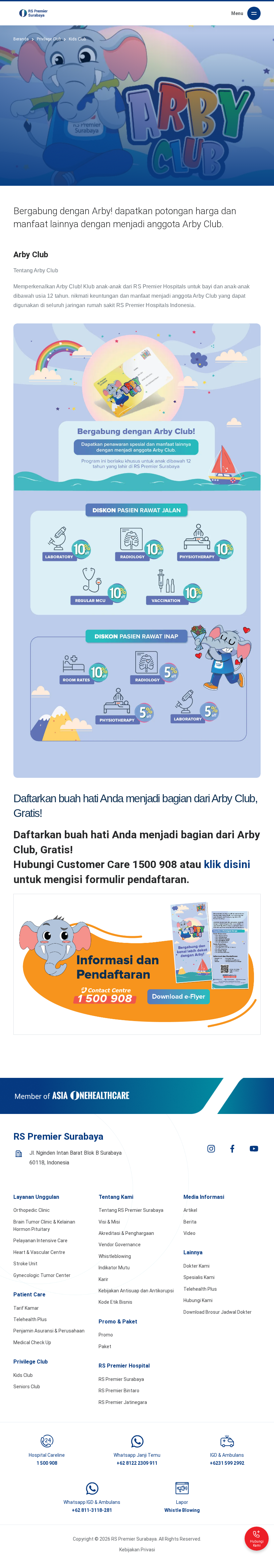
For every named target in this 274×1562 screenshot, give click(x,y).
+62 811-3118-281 (92, 1510)
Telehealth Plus (30, 1319)
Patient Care (29, 1294)
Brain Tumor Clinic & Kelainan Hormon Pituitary (44, 1225)
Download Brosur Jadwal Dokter (217, 1312)
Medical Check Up (32, 1342)
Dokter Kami (196, 1266)
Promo (106, 1334)
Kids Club (23, 1375)
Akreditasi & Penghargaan (126, 1233)
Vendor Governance (120, 1244)
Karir (103, 1279)
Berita (189, 1222)
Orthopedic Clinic (31, 1210)
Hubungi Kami (198, 1300)
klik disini (227, 864)
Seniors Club (26, 1386)
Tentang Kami (116, 1197)
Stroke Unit (25, 1263)
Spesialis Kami (199, 1277)
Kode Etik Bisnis (115, 1302)
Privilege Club (30, 1362)
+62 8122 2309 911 (137, 1463)
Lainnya (192, 1252)
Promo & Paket (118, 1321)
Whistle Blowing (182, 1510)
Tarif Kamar (26, 1308)
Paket (105, 1346)
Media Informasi (203, 1197)
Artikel (190, 1210)
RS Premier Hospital (124, 1366)
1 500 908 (46, 1463)
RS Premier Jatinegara (123, 1402)
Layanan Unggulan (36, 1197)
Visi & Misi (109, 1222)
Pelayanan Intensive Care (40, 1240)
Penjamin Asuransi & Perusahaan (49, 1330)
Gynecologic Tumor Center (42, 1275)
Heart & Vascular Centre (39, 1252)
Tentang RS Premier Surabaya (131, 1210)
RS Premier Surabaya (121, 1379)
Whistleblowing (115, 1256)
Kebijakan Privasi (137, 1549)
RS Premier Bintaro (119, 1390)
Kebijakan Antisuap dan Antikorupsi (136, 1290)
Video (189, 1233)
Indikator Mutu (114, 1267)
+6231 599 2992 (227, 1463)
